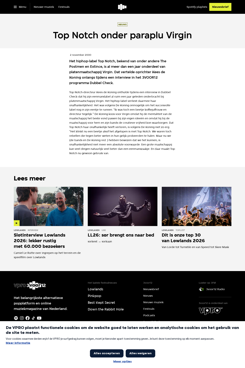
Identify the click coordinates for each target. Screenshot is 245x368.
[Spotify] (16, 318)
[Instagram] (22, 318)
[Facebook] (27, 318)
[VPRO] (211, 311)
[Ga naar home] (122, 7)
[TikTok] (33, 318)
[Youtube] (39, 318)
